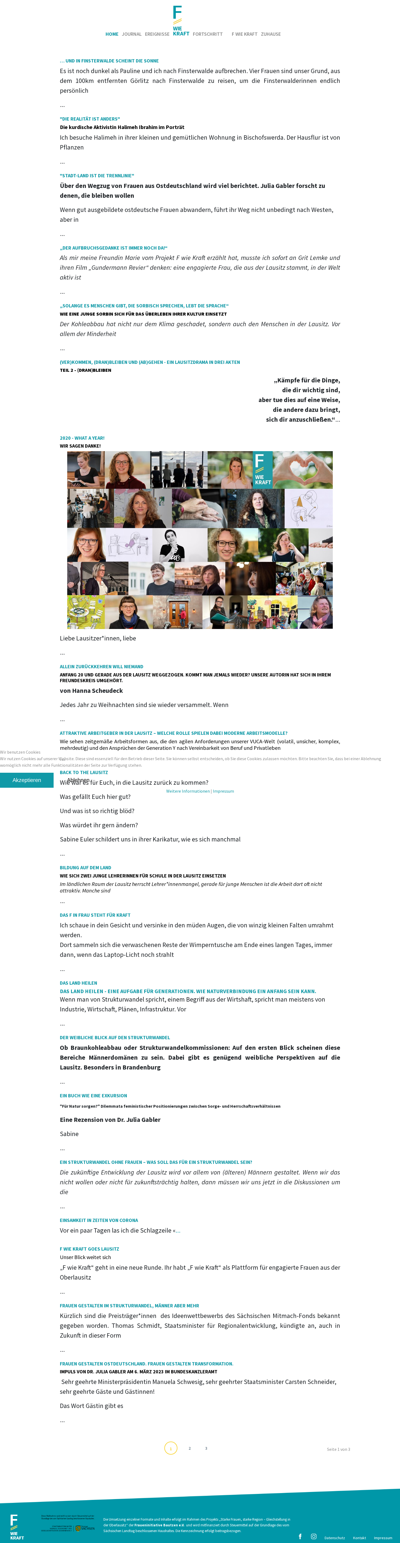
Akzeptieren (27, 780)
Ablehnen (78, 780)
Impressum (223, 791)
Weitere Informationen (188, 791)
